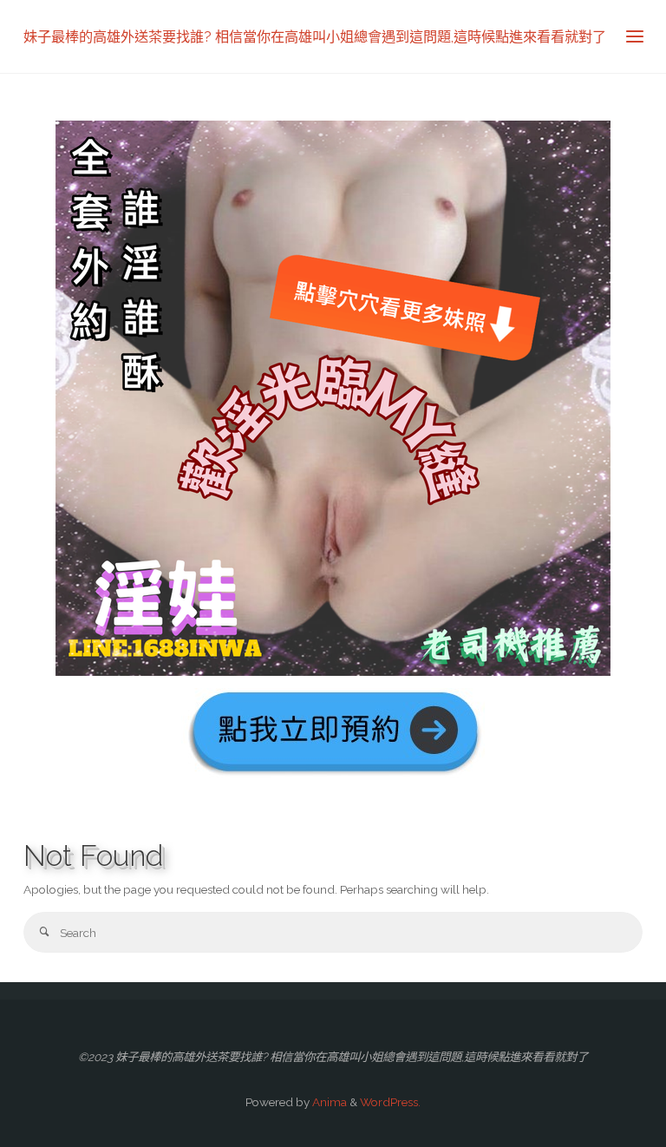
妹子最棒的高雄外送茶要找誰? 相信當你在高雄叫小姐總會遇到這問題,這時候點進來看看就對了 (314, 36)
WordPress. (390, 1102)
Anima (328, 1102)
